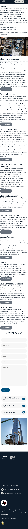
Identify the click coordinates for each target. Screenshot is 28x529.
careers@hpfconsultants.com (8, 29)
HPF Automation (5, 474)
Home (2, 465)
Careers (3, 477)
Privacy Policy (4, 485)
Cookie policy (14, 485)
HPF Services (4, 471)
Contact (3, 480)
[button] (26, 2)
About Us (3, 468)
